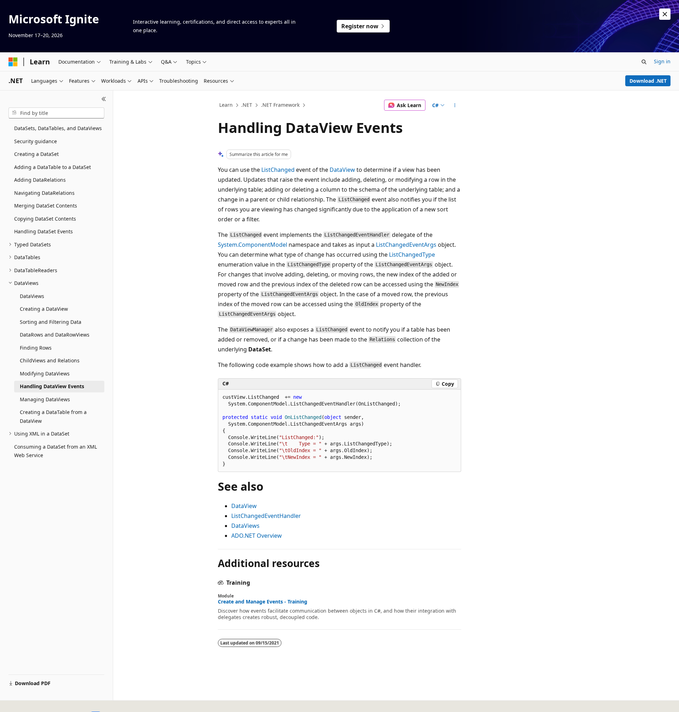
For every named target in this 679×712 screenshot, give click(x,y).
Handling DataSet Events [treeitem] (43, 231)
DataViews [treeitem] (32, 296)
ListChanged (278, 170)
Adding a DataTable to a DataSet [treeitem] (52, 167)
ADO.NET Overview (256, 535)
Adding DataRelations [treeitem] (40, 179)
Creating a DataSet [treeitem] (36, 154)
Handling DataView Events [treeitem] (52, 386)
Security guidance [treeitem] (35, 141)
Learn (226, 104)
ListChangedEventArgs (406, 245)
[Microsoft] (13, 61)
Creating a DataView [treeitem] (44, 308)
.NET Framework (280, 104)
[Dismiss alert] (665, 14)
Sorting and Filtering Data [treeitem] (50, 322)
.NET (246, 104)
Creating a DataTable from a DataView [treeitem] (53, 416)
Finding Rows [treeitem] (36, 347)
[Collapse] (104, 99)
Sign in (662, 61)
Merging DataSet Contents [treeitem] (45, 205)
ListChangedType (412, 254)
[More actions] (455, 105)
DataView (342, 170)
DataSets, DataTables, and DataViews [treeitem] (58, 128)
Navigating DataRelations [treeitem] (44, 192)
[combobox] (56, 113)
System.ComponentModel (252, 245)
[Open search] (644, 62)
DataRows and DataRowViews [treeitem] (54, 334)
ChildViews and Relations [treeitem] (50, 360)
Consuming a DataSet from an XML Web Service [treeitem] (55, 451)
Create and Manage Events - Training (262, 602)
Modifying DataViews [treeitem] (45, 373)
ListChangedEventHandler (266, 516)
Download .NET (648, 80)
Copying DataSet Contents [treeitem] (45, 218)
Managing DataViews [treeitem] (45, 399)
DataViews (245, 526)
